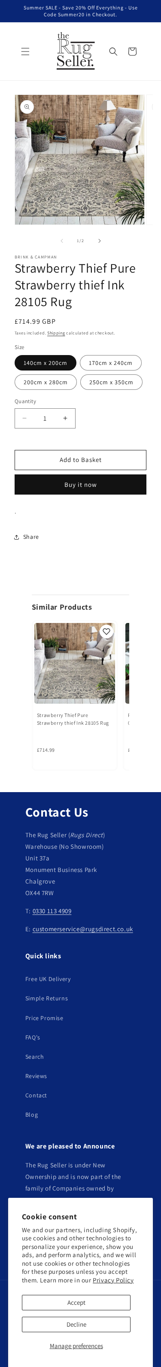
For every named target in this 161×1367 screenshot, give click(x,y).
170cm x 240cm (111, 363)
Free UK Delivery (48, 979)
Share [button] (31, 537)
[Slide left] (61, 240)
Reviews (36, 1076)
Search (34, 1056)
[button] (25, 51)
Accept (76, 1302)
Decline (76, 1324)
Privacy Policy (113, 1280)
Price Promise (44, 1018)
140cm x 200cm (45, 363)
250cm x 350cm (111, 382)
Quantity (25, 401)
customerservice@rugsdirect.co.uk (83, 929)
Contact (36, 1095)
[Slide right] (99, 240)
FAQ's (32, 1037)
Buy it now (80, 484)
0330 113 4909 (52, 911)
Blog (31, 1114)
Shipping (56, 333)
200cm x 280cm (46, 382)
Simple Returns (46, 998)
